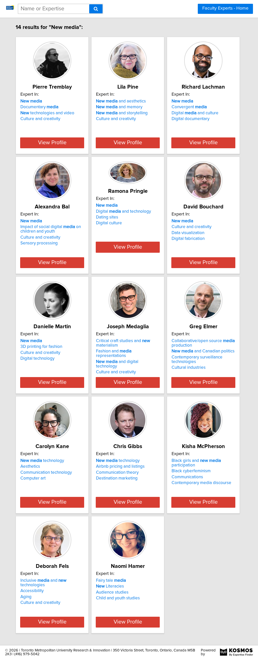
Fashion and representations (114, 353)
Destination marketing (117, 478)
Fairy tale (111, 580)
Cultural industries (189, 367)
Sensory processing (39, 243)
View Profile (52, 142)
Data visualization (188, 233)
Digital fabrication (188, 238)
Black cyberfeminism (191, 471)
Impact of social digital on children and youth (50, 229)
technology (42, 460)
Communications (187, 477)
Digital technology (37, 358)
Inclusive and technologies (43, 582)
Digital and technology (123, 211)
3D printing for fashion (41, 346)
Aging (25, 597)
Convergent (189, 107)
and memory (119, 107)
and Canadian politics (203, 351)
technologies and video (47, 113)
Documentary (39, 107)
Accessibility (32, 591)
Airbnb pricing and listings (120, 466)
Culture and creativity (40, 119)
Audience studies (112, 592)
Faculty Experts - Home (225, 8)
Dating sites (107, 217)
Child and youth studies (118, 598)
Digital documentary (190, 119)
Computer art (33, 478)
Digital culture (109, 223)
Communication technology (46, 472)
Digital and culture (195, 113)
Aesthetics (30, 466)
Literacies (110, 586)
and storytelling (122, 113)
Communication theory (117, 472)
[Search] (96, 8)
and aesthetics (121, 101)
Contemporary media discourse (201, 483)
